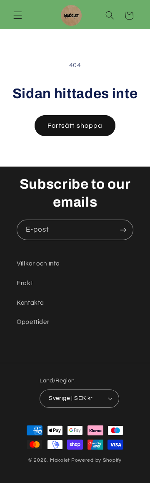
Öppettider (33, 322)
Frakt (25, 283)
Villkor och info (38, 263)
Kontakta (30, 303)
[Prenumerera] (123, 230)
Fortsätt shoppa (75, 125)
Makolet (60, 460)
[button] (17, 15)
